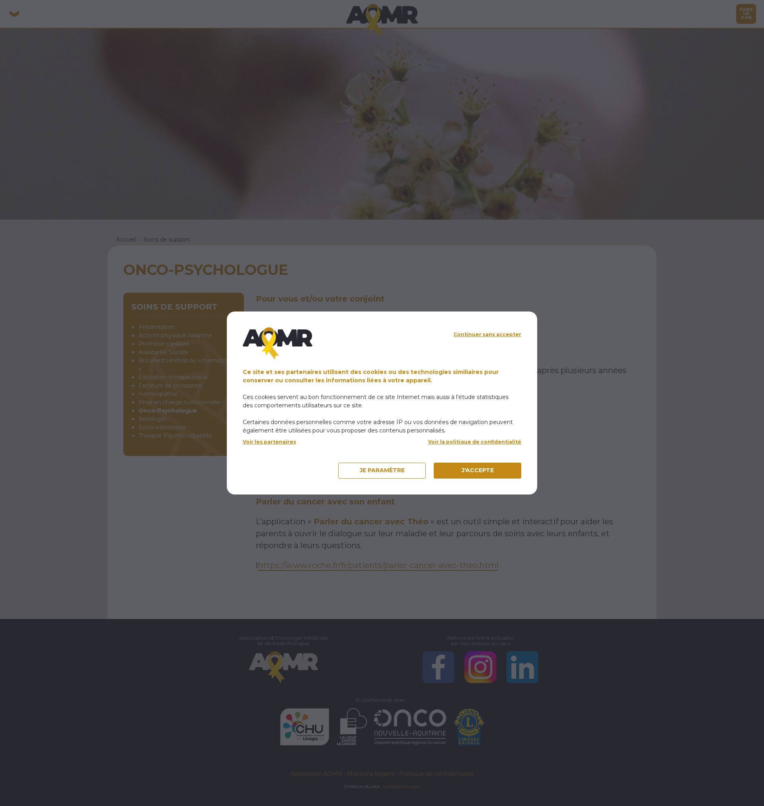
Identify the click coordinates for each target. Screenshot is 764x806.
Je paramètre (382, 470)
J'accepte (478, 470)
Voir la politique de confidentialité (474, 442)
